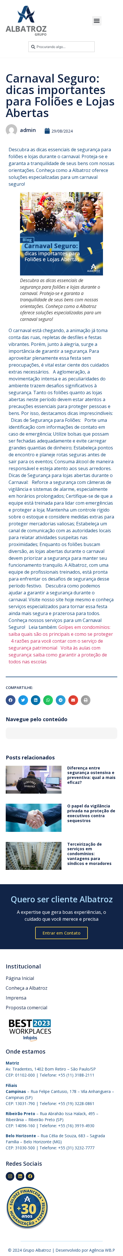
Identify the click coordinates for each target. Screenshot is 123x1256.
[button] (97, 21)
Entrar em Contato (61, 933)
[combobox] (61, 46)
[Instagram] (10, 1176)
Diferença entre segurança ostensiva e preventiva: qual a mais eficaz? (91, 775)
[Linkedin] (20, 1176)
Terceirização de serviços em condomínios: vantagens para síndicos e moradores (89, 853)
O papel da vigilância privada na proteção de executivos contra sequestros (91, 813)
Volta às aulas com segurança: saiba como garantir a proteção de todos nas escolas (58, 655)
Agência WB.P (102, 1250)
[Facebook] (30, 1176)
